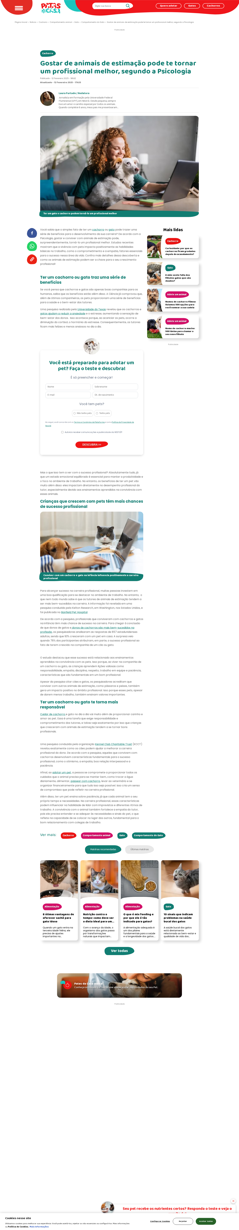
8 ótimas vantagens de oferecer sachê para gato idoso (58, 918)
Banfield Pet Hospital (74, 612)
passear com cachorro (85, 781)
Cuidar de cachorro (53, 714)
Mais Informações (39, 1226)
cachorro (98, 229)
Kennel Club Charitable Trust (113, 744)
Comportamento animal (96, 835)
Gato (122, 835)
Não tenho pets (84, 413)
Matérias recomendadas (103, 849)
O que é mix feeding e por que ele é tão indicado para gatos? (138, 918)
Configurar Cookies (160, 1221)
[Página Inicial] (51, 8)
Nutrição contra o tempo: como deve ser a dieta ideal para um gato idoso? (98, 920)
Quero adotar (168, 6)
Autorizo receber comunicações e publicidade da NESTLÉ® (93, 432)
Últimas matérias (139, 849)
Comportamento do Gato (148, 835)
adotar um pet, (62, 772)
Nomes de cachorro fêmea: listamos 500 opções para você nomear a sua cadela (180, 305)
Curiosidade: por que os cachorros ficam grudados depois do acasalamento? (180, 251)
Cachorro (47, 53)
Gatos (192, 6)
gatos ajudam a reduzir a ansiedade (62, 313)
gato (112, 229)
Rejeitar (183, 1221)
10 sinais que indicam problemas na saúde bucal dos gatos (178, 918)
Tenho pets (104, 413)
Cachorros (213, 6)
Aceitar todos (206, 1221)
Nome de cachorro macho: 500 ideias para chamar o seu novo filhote (180, 331)
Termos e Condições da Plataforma (89, 422)
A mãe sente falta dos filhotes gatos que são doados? (178, 278)
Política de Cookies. (18, 1226)
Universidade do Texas (91, 309)
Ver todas (119, 951)
